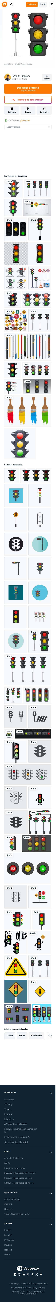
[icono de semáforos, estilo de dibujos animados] (12, 462)
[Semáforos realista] (20, 569)
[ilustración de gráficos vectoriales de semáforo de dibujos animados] (33, 1063)
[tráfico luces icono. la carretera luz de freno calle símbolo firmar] (15, 1070)
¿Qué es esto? (25, 120)
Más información (13, 127)
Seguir (46, 79)
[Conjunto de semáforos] (18, 367)
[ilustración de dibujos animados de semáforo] (15, 273)
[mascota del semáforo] (15, 1200)
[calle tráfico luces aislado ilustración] (19, 1270)
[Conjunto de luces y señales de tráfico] (15, 346)
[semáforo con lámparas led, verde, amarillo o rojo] (18, 512)
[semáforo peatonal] (15, 412)
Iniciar (43, 4)
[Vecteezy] (4, 4)
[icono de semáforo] (15, 637)
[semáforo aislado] (15, 952)
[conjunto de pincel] (27, 536)
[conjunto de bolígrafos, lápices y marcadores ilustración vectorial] (27, 439)
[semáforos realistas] (41, 207)
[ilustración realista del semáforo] (19, 480)
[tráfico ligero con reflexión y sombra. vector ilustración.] (19, 617)
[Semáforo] (13, 188)
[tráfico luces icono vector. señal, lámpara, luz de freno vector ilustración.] (15, 1129)
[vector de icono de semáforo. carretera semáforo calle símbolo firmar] (15, 1046)
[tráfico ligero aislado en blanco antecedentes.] (11, 601)
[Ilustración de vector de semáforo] (36, 343)
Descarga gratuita (28, 89)
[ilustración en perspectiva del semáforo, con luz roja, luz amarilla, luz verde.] (15, 1105)
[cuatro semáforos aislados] (18, 208)
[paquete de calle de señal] (15, 388)
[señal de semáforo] (36, 1246)
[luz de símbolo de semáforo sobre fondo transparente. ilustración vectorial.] (27, 297)
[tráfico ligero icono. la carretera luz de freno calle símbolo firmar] (16, 1224)
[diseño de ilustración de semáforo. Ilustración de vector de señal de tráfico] (18, 227)
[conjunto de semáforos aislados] (13, 1006)
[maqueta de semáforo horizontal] (22, 1088)
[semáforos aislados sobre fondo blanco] (15, 248)
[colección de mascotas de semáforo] (15, 322)
